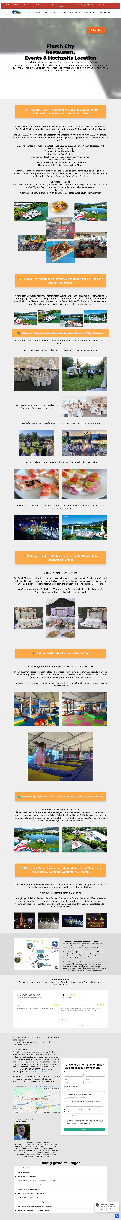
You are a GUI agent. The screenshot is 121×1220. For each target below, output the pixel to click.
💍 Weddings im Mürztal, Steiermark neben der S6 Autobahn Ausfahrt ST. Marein (60, 558)
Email (88, 1079)
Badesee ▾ (47, 12)
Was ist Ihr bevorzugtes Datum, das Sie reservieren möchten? (82, 1101)
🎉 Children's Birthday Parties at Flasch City (60, 653)
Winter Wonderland (90, 12)
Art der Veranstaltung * (71, 1086)
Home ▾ (28, 12)
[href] (36, 1100)
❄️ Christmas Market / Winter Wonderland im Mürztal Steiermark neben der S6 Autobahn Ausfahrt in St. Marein (60, 870)
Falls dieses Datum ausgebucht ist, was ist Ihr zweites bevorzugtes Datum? (83, 1111)
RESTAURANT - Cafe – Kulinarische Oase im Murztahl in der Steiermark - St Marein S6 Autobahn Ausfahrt (60, 111)
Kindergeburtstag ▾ (75, 12)
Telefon (67, 1079)
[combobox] (66, 1082)
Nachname (89, 1072)
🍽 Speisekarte (96, 30)
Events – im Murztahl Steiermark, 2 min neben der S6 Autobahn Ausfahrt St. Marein (60, 280)
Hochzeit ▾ (64, 12)
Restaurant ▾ (37, 12)
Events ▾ (55, 12)
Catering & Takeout (104, 12)
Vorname (66, 1072)
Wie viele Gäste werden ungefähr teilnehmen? (77, 1094)
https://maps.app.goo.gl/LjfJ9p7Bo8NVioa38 (33, 1086)
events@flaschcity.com (39, 1071)
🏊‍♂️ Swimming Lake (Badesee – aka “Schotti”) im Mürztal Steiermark (60, 796)
